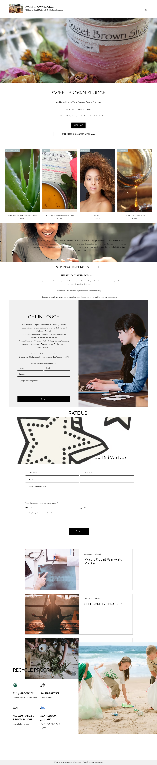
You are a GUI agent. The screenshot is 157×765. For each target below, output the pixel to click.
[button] (146, 10)
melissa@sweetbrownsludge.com (104, 297)
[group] (78, 184)
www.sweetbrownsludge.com (71, 762)
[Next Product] (155, 180)
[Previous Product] (1, 180)
